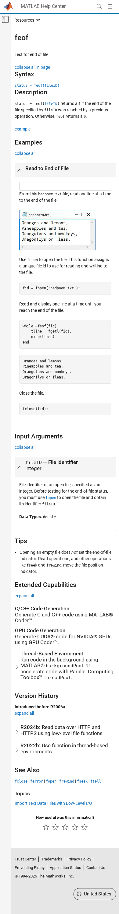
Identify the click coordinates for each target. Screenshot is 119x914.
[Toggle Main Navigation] (110, 6)
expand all (24, 595)
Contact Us (95, 867)
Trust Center (25, 859)
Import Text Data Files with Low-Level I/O (53, 803)
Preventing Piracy (30, 867)
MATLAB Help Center (43, 6)
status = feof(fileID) (37, 85)
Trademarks (51, 859)
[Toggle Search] (99, 6)
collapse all (25, 153)
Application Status (65, 867)
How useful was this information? (65, 817)
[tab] (65, 170)
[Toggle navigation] (26, 20)
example (23, 129)
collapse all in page (32, 67)
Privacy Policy (79, 859)
